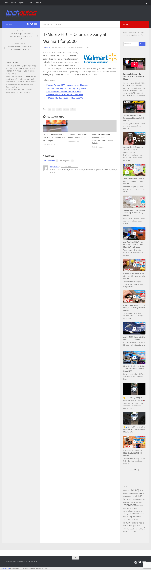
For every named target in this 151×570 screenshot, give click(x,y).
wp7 (128, 531)
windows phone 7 (134, 528)
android (131, 490)
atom (124, 493)
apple (138, 490)
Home (6, 3)
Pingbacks (68, 161)
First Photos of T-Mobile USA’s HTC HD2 (63, 91)
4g (124, 490)
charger (131, 493)
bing (127, 493)
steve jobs (126, 514)
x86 (132, 531)
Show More (141, 96)
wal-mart (66, 109)
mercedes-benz (136, 502)
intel (128, 500)
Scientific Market (11, 76)
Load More (134, 470)
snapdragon (138, 511)
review (135, 508)
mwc (138, 505)
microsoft (129, 505)
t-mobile (58, 109)
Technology (56, 24)
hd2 (50, 109)
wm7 (125, 532)
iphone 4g (139, 499)
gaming (129, 496)
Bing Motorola (54, 167)
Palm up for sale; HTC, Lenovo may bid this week (67, 85)
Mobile (46, 24)
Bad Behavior (5, 569)
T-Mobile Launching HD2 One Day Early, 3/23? (66, 88)
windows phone (131, 525)
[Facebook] (28, 24)
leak (143, 500)
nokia (141, 505)
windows (138, 517)
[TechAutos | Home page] (21, 13)
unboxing (129, 517)
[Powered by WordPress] (14, 561)
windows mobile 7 (138, 523)
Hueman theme (32, 561)
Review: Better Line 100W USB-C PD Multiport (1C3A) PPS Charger (54, 138)
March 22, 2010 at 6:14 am (69, 167)
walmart (73, 109)
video (134, 517)
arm (143, 490)
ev (126, 496)
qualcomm (130, 508)
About (30, 3)
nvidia (124, 508)
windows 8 (126, 520)
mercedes (126, 502)
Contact (38, 3)
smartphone (128, 511)
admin (47, 47)
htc (53, 109)
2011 (126, 490)
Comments (52, 161)
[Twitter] (31, 24)
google (134, 496)
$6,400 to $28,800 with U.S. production (19, 90)
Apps (21, 3)
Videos (13, 3)
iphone (133, 499)
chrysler (135, 493)
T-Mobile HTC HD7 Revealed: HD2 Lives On (64, 98)
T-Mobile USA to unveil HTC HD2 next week (64, 94)
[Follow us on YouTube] (35, 24)
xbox (134, 531)
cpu (139, 493)
